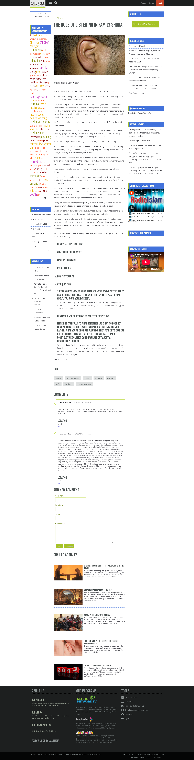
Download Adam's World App (136, 710)
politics (41, 151)
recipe (43, 162)
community (36, 49)
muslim (41, 111)
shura (58, 378)
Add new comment (61, 359)
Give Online (128, 701)
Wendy (45, 187)
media (33, 107)
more (46, 250)
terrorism (35, 183)
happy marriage (84, 384)
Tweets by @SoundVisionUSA (139, 113)
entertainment (36, 64)
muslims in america (40, 121)
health (32, 82)
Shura (60, 18)
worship (43, 190)
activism (38, 35)
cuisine (32, 53)
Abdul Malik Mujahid (39, 224)
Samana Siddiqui (37, 219)
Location (59, 505)
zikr (38, 194)
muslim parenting (38, 118)
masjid (43, 104)
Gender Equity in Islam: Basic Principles (39, 301)
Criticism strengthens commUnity (98, 590)
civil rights (34, 46)
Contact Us (128, 714)
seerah (32, 169)
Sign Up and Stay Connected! (145, 24)
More (46, 198)
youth (33, 194)
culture (37, 53)
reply (59, 426)
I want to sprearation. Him (139, 140)
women (37, 190)
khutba (38, 100)
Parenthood (35, 137)
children (110, 378)
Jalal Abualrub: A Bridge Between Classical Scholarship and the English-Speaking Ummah (145, 69)
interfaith (33, 89)
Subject (58, 514)
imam (47, 86)
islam (38, 89)
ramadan (35, 161)
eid (42, 61)
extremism (34, 68)
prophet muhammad (37, 154)
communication (73, 378)
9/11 (32, 35)
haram (33, 79)
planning (37, 147)
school (47, 165)
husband (69, 384)
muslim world (43, 129)
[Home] (38, 3)
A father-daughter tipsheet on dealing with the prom (104, 567)
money (44, 107)
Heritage (43, 82)
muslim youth (37, 132)
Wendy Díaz (35, 229)
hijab (48, 82)
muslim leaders (37, 114)
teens (45, 180)
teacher (39, 180)
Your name (60, 496)
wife (58, 384)
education (35, 60)
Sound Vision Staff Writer (67, 83)
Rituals (41, 165)
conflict (44, 50)
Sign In (127, 718)
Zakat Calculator (131, 697)
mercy (39, 107)
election (47, 61)
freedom (44, 72)
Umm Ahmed (36, 246)
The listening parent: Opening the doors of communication (101, 642)
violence (32, 187)
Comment (60, 523)
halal (45, 75)
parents (98, 378)
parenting (45, 136)
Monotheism (34, 111)
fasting (33, 72)
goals (31, 75)
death (48, 53)
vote (37, 187)
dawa (42, 53)
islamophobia (38, 96)
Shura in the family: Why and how (97, 615)
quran (37, 158)
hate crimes (41, 79)
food (38, 72)
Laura (43, 100)
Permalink (88, 402)
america (39, 38)
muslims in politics (36, 125)
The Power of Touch (137, 46)
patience (40, 140)
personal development (40, 144)
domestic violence (37, 57)
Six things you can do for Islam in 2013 (99, 665)
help (37, 82)
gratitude (37, 75)
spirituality (35, 175)
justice (33, 100)
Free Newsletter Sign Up (134, 706)
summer (32, 179)
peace (45, 140)
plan (32, 147)
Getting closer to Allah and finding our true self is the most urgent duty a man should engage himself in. (145, 132)
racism (43, 158)
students (44, 176)
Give (159, 3)
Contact (151, 3)
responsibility (34, 165)
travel (42, 183)
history (33, 86)
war (41, 187)
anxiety (44, 38)
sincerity (38, 169)
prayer (46, 151)
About (143, 3)
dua (46, 57)
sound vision (41, 172)
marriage (35, 103)
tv (45, 183)
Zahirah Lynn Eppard (39, 241)
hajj (41, 75)
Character (34, 42)
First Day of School (136, 93)
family (87, 378)
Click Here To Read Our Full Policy (44, 731)
